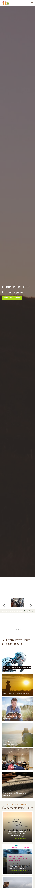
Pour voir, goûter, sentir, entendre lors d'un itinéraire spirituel (16, 743)
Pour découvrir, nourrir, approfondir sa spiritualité (15, 717)
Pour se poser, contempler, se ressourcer (16, 693)
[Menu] (32, 3)
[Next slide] (31, 605)
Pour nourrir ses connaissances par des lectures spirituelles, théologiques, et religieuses (15, 793)
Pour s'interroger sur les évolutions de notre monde (17, 668)
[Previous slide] (4, 605)
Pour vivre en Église (9, 767)
